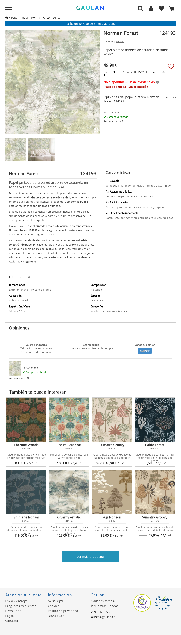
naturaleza (109, 311)
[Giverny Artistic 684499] (69, 492)
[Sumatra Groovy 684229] (155, 492)
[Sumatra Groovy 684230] (112, 420)
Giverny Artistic (69, 517)
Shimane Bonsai (26, 517)
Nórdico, (96, 311)
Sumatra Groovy (112, 445)
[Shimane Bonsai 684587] (26, 492)
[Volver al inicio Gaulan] (6, 17)
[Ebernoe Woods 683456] (26, 420)
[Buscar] (140, 8)
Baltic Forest (154, 445)
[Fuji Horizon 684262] (112, 492)
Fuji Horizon (112, 517)
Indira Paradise (69, 445)
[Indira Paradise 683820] (69, 420)
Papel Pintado (20, 17)
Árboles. (123, 311)
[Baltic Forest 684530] (155, 420)
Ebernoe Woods (26, 445)
